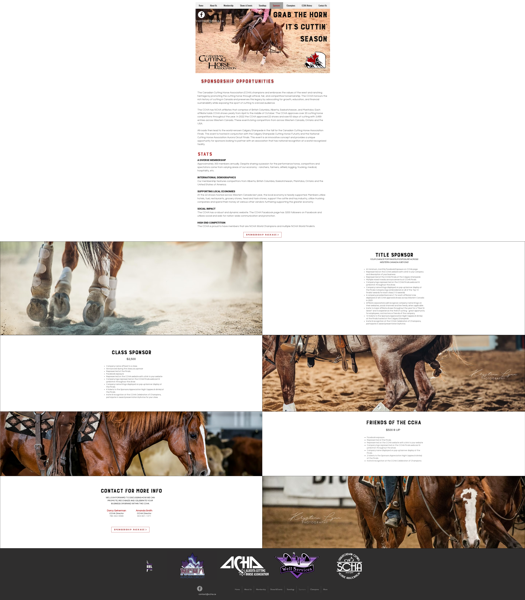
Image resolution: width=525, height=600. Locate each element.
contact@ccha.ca (210, 21)
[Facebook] (201, 14)
